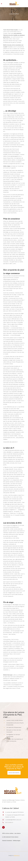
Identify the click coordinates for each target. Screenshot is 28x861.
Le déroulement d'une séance (10, 837)
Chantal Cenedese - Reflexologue (11, 840)
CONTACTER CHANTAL (14, 772)
